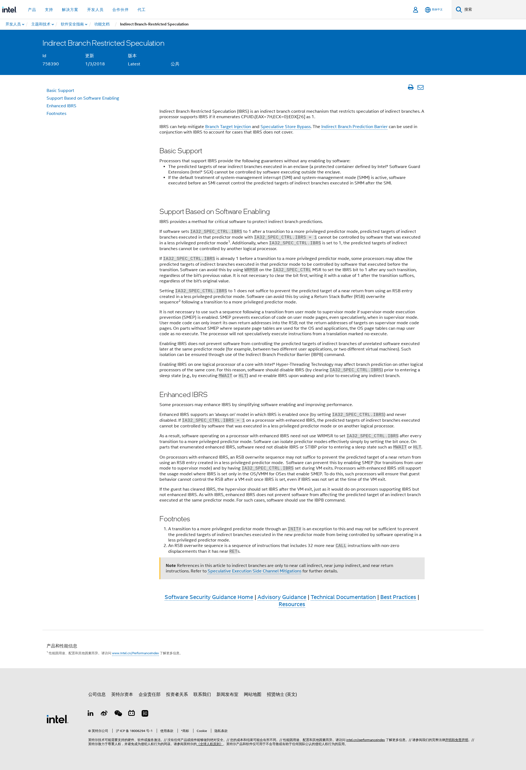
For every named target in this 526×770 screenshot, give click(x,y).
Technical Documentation (343, 597)
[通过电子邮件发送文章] (420, 87)
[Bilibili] (131, 714)
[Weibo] (104, 714)
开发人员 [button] (95, 9)
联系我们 (202, 694)
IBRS (61, 106)
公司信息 (97, 694)
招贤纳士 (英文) (282, 694)
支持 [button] (49, 9)
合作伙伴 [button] (120, 9)
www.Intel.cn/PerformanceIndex (135, 653)
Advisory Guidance (282, 597)
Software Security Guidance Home (209, 597)
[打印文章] (410, 87)
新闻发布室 (227, 694)
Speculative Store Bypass (286, 126)
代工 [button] (142, 9)
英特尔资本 (122, 694)
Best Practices (398, 597)
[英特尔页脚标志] (57, 719)
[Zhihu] (145, 714)
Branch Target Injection (228, 126)
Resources (292, 604)
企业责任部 (150, 694)
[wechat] (117, 714)
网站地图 (252, 694)
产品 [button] (32, 9)
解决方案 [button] (70, 9)
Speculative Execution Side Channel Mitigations (254, 571)
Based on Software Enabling (83, 98)
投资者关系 (177, 694)
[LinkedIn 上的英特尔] (90, 714)
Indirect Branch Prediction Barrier (354, 126)
